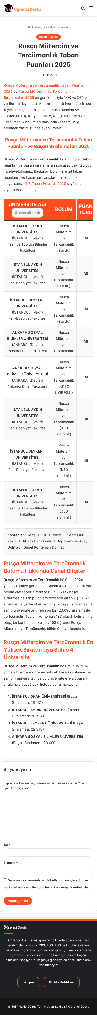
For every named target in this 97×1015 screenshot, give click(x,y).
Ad (7, 845)
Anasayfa (38, 27)
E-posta (11, 862)
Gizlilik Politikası (61, 982)
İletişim (28, 982)
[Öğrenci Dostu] (22, 8)
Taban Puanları (58, 27)
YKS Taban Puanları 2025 (45, 183)
